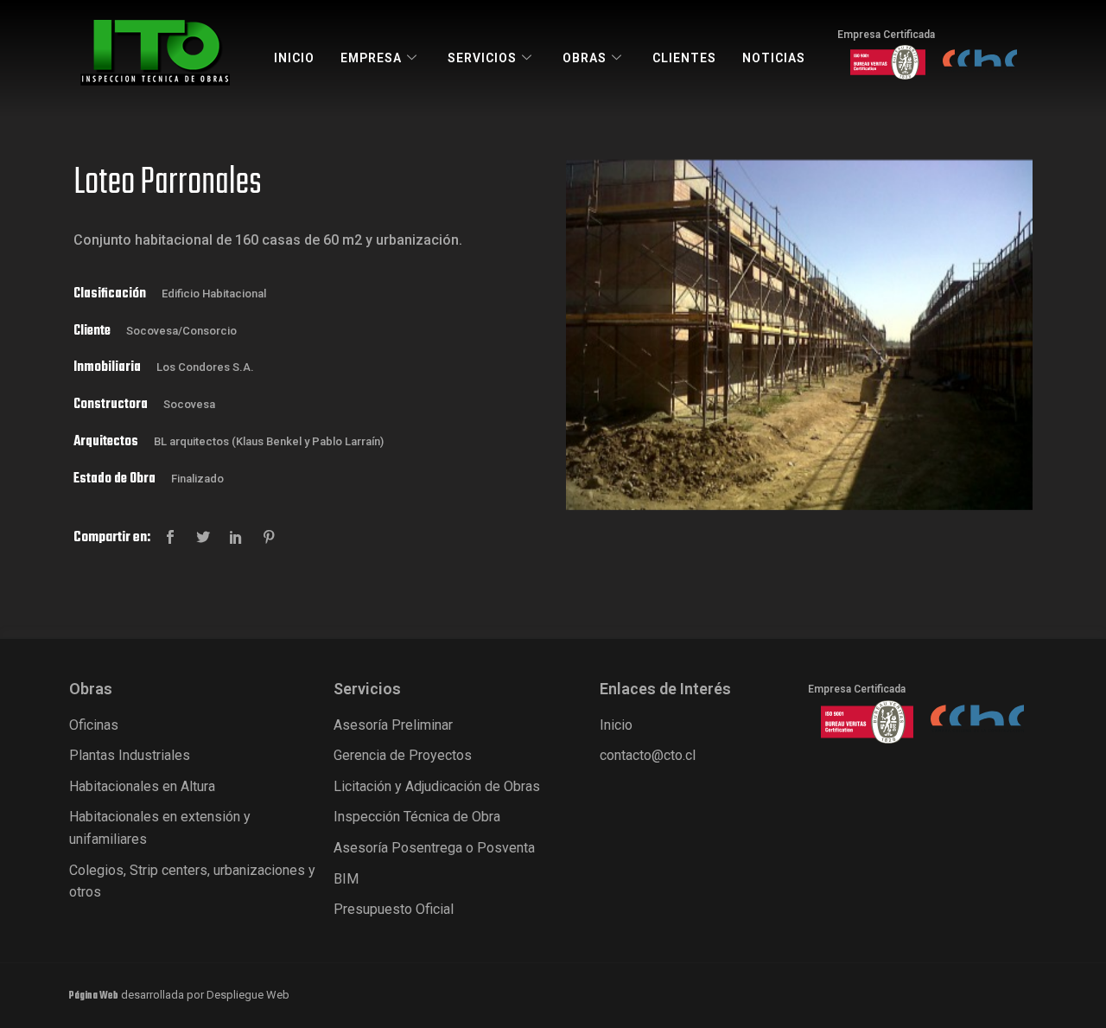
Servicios (482, 58)
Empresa (371, 58)
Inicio (294, 58)
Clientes (684, 58)
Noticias (773, 58)
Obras (585, 58)
